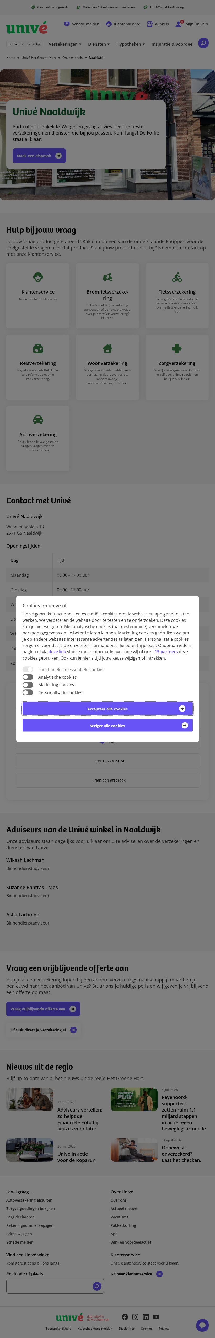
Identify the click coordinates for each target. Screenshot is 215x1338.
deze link (57, 652)
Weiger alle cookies (107, 725)
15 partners (166, 652)
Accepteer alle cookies (107, 708)
